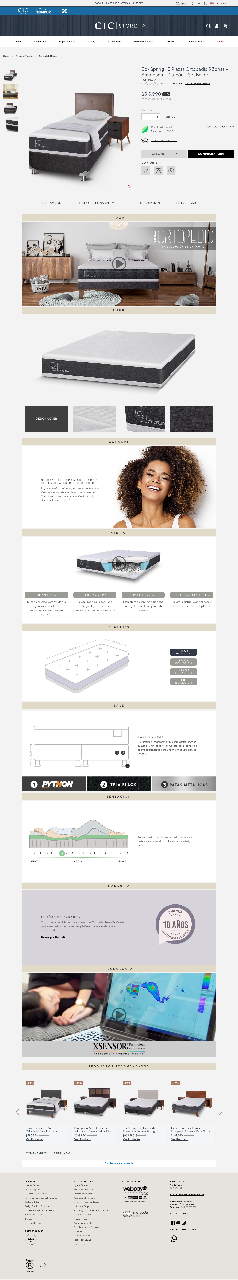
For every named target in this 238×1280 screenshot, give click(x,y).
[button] (217, 26)
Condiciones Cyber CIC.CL (85, 1235)
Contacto (77, 1231)
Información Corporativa (36, 1193)
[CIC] (23, 11)
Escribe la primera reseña (197, 83)
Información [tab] (50, 203)
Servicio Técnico (80, 1219)
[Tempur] (43, 11)
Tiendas (28, 1219)
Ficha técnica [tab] (187, 203)
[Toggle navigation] (16, 26)
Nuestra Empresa (32, 1185)
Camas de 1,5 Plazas (48, 56)
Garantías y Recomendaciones (86, 1202)
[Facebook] (173, 1222)
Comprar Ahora (211, 153)
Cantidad (147, 110)
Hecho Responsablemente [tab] (100, 203)
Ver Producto (34, 1139)
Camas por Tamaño (24, 56)
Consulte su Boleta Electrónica (86, 1227)
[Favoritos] (129, 186)
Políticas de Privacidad (83, 1189)
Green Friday (79, 1244)
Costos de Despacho (82, 1214)
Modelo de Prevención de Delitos (39, 1210)
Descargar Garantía (53, 937)
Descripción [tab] (149, 203)
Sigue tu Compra (80, 1185)
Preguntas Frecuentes (83, 1223)
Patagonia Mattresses (34, 1223)
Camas (6, 56)
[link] (221, 41)
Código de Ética (32, 1202)
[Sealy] (64, 11)
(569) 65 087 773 (188, 1207)
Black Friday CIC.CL (82, 1240)
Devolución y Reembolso (84, 1198)
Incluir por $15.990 (164, 131)
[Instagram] (184, 1222)
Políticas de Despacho (83, 1206)
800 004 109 (176, 1188)
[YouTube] (178, 1222)
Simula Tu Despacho (164, 140)
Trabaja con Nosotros (34, 1214)
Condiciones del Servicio (220, 126)
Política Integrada (32, 1189)
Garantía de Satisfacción (84, 1193)
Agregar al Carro (164, 153)
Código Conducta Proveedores (38, 1206)
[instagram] (160, 170)
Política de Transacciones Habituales (41, 1198)
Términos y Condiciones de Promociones (91, 1210)
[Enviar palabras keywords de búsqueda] (208, 26)
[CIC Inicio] (116, 25)
